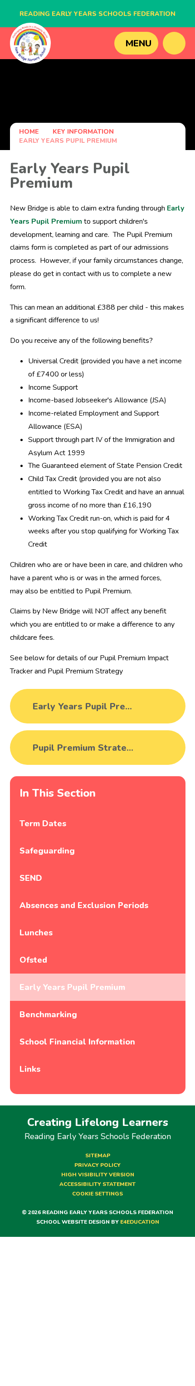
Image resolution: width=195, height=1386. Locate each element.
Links (30, 1069)
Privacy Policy (97, 1165)
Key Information (83, 131)
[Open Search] (174, 43)
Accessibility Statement (97, 1184)
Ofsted (33, 959)
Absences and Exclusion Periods (84, 905)
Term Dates (43, 823)
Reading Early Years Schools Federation (98, 14)
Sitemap (97, 1155)
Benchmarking (48, 1014)
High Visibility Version (97, 1174)
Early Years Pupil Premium (68, 140)
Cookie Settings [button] (97, 1193)
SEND (31, 878)
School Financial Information (77, 1041)
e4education (139, 1221)
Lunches (36, 932)
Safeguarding (47, 850)
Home (29, 131)
